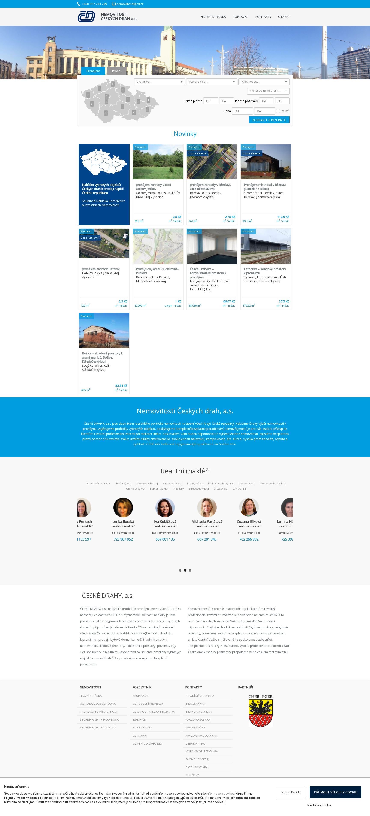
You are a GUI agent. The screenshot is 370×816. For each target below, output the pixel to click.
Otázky (284, 17)
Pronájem (93, 71)
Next (299, 530)
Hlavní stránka (213, 17)
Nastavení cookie (319, 805)
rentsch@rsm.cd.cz (81, 532)
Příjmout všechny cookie (335, 792)
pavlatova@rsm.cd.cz (207, 532)
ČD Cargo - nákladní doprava (154, 711)
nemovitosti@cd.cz (130, 4)
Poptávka (240, 17)
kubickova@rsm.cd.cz (165, 532)
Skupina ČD (140, 696)
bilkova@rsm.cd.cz (249, 532)
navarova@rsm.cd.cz (290, 532)
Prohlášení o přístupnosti (99, 711)
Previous (70, 530)
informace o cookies (220, 793)
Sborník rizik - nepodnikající (99, 719)
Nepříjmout (291, 792)
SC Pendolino (142, 727)
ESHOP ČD (139, 719)
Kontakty (263, 17)
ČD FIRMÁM (140, 735)
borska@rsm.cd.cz (123, 532)
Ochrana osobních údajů (98, 704)
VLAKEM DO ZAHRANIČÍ (147, 743)
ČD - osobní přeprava (148, 704)
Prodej (116, 71)
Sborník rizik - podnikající (98, 727)
